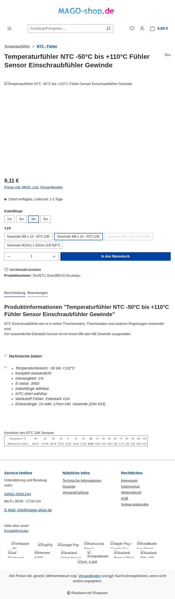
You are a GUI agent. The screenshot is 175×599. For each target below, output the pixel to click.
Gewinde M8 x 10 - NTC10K (78, 236)
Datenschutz (130, 486)
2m (21, 219)
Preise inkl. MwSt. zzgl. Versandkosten (33, 187)
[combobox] (66, 28)
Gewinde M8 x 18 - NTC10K (130, 237)
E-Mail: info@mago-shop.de (28, 510)
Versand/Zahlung (76, 492)
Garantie (69, 486)
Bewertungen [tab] (38, 293)
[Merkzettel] (132, 28)
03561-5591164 (17, 494)
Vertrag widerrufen (135, 504)
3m (33, 219)
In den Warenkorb (115, 256)
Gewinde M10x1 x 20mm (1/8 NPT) (33, 245)
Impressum (129, 480)
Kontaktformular (16, 531)
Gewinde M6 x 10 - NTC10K (28, 236)
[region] (87, 127)
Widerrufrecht (131, 492)
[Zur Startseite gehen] (87, 12)
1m (9, 219)
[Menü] (9, 28)
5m (45, 219)
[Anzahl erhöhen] (54, 256)
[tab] (14, 293)
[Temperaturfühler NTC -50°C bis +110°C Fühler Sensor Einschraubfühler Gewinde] (87, 127)
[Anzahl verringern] (8, 256)
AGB (124, 498)
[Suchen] (108, 28)
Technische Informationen (82, 480)
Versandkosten (89, 576)
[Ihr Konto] (142, 28)
